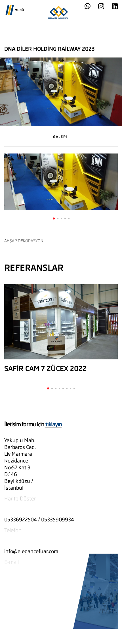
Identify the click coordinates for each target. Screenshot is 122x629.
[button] (54, 218)
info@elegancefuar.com (31, 551)
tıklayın (53, 424)
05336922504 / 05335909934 (39, 520)
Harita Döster (20, 498)
